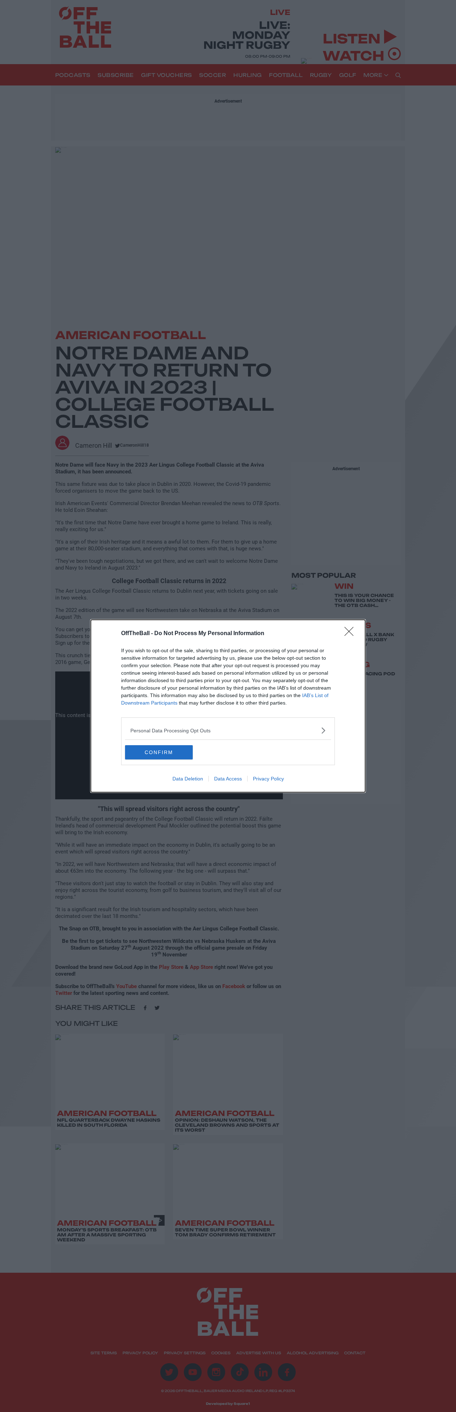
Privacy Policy (268, 779)
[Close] (351, 633)
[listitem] (228, 730)
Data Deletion (187, 779)
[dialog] (228, 706)
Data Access (228, 779)
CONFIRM (159, 752)
